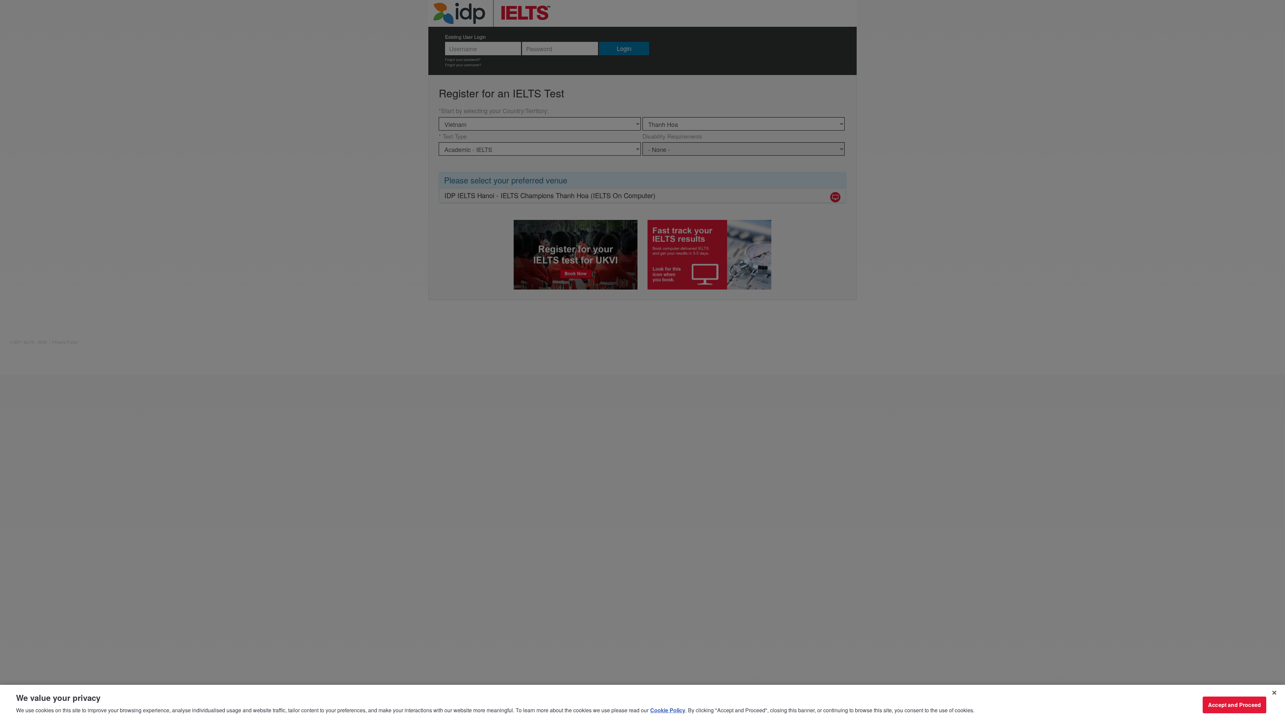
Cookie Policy (667, 710)
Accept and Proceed (1234, 705)
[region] (642, 704)
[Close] (1274, 693)
